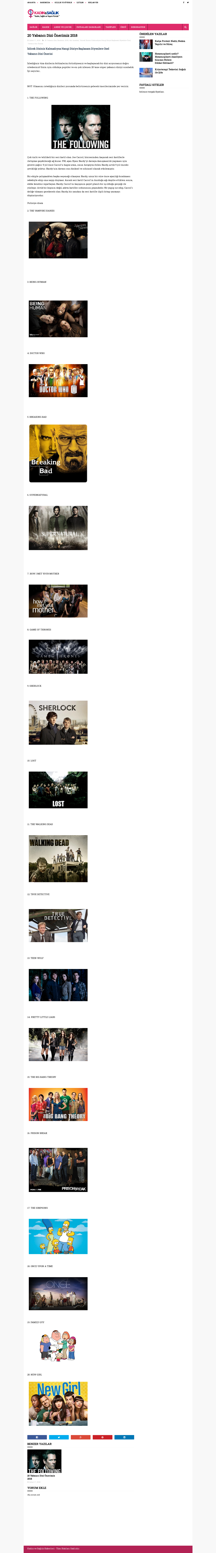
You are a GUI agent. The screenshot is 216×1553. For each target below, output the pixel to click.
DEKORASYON (138, 27)
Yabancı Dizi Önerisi (35, 43)
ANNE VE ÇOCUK (63, 27)
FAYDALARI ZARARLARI (89, 27)
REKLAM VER (93, 3)
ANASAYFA (31, 3)
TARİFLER (111, 27)
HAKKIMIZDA (45, 3)
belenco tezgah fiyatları (151, 91)
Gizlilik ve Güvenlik (63, 3)
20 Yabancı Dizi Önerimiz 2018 (56, 40)
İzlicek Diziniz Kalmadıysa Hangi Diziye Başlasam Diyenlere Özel (105, 40)
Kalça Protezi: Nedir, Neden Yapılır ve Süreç (170, 43)
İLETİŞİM (80, 3)
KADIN (45, 27)
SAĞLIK (33, 27)
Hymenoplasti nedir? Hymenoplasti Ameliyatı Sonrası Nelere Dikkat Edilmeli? (168, 58)
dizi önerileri (74, 40)
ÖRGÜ (123, 27)
